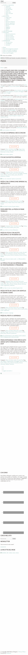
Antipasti (8, 6)
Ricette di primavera (10, 34)
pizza (13, 150)
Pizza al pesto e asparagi (11, 315)
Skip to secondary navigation (10, 50)
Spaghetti (8, 27)
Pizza (7, 20)
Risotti (7, 25)
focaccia (2, 150)
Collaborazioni (4, 202)
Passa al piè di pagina (8, 53)
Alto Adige (3, 361)
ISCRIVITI (3, 547)
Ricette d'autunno (15, 255)
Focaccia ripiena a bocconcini (13, 133)
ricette (14, 149)
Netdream (8, 653)
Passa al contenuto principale (10, 51)
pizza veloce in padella (21, 95)
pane (15, 227)
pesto (2, 333)
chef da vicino (9, 42)
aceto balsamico (9, 253)
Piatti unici (8, 12)
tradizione (12, 285)
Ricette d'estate (23, 255)
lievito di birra (4, 174)
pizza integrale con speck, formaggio (14, 91)
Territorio (12, 364)
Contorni (8, 10)
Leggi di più (14, 147)
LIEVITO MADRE (7, 31)
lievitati (25, 173)
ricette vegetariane (5, 285)
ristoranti (8, 45)
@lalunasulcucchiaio (22, 127)
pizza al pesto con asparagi (21, 90)
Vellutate (8, 28)
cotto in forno (9, 173)
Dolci (7, 14)
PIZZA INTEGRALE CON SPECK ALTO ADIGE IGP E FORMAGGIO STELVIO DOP (13, 342)
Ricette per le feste (10, 24)
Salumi (11, 152)
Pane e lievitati (9, 13)
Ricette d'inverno (22, 284)
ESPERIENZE (6, 40)
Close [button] (2, 1)
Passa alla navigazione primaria (10, 48)
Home (2, 67)
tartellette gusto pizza (8, 96)
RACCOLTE (6, 16)
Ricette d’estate (9, 35)
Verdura (8, 176)
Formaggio (20, 173)
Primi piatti (8, 8)
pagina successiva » (7, 370)
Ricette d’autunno (10, 36)
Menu (4, 47)
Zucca (7, 30)
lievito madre (8, 150)
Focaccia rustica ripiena (11, 157)
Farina (25, 226)
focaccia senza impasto (14, 86)
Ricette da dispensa (10, 21)
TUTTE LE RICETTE (8, 5)
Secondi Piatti (9, 9)
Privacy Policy (22, 651)
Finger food (8, 17)
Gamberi (8, 19)
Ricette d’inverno (10, 38)
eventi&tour (8, 43)
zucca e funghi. (7, 93)
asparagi (2, 332)
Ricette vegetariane (10, 23)
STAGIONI (6, 32)
